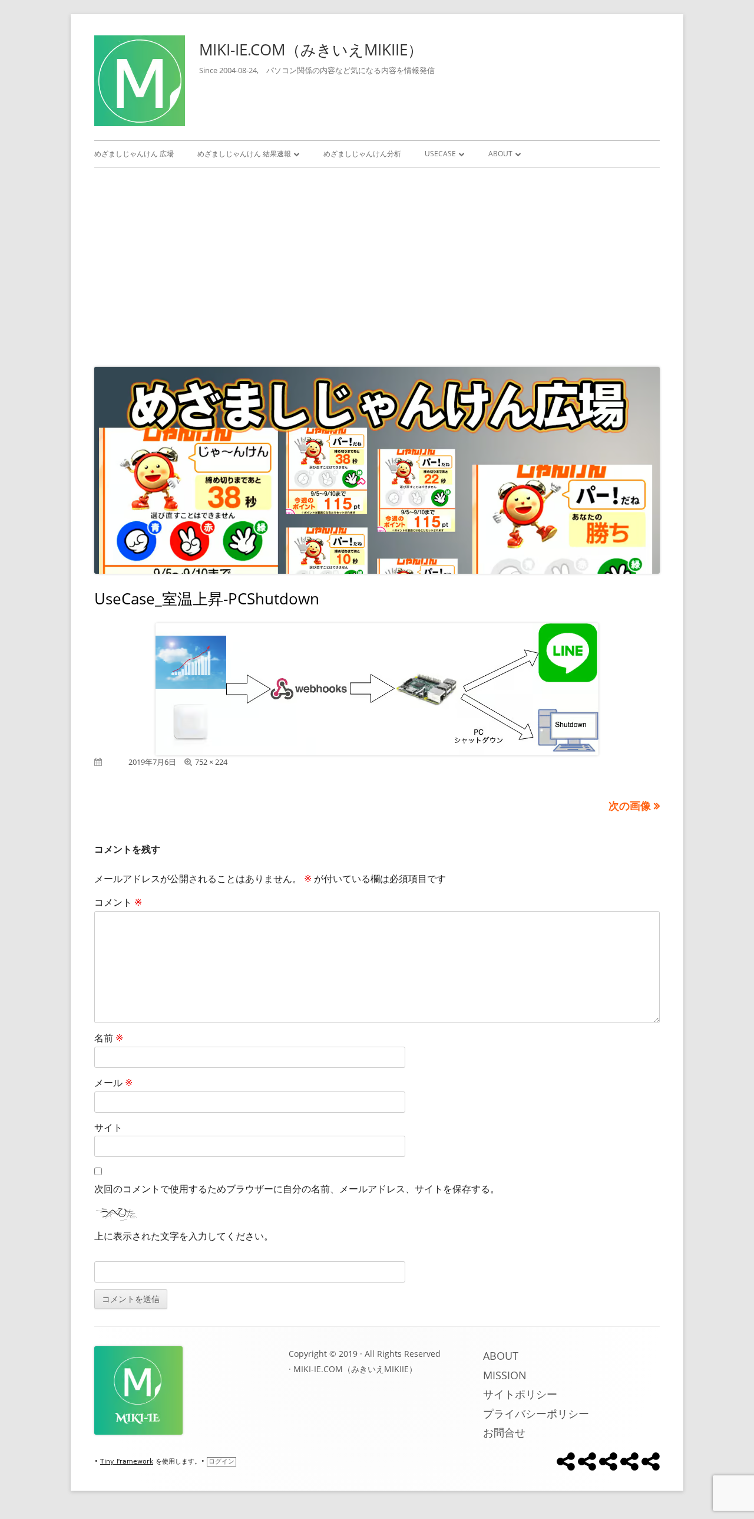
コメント (118, 902)
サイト (108, 1127)
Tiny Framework (126, 1461)
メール (113, 1082)
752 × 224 (211, 762)
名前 (108, 1037)
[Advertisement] (377, 264)
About (500, 154)
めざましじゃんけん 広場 (134, 154)
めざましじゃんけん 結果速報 (244, 154)
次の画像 (630, 805)
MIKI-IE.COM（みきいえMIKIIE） (311, 49)
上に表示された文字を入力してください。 (183, 1235)
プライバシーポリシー (536, 1413)
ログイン (221, 1461)
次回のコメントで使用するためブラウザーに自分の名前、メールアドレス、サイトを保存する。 (297, 1188)
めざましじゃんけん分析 (362, 154)
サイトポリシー (520, 1394)
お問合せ (504, 1432)
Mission (505, 1375)
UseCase (440, 154)
